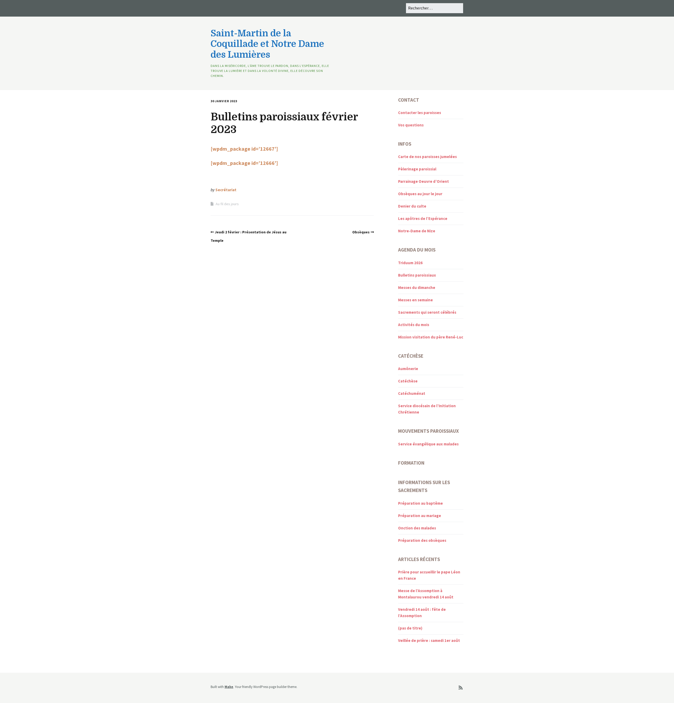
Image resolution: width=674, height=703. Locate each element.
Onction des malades (417, 527)
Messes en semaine (415, 299)
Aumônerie (408, 368)
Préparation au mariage (419, 515)
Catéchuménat (411, 393)
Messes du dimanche (416, 287)
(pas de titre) (410, 628)
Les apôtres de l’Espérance (422, 218)
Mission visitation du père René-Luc (430, 337)
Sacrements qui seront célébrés (427, 312)
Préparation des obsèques (422, 540)
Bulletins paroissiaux (417, 275)
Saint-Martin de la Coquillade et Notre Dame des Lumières (267, 44)
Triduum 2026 (410, 262)
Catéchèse (408, 381)
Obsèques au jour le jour (420, 193)
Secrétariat (225, 189)
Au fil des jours (227, 203)
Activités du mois (413, 324)
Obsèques (361, 232)
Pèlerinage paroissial (417, 168)
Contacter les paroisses (419, 112)
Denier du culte (412, 206)
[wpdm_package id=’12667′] (244, 148)
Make (229, 687)
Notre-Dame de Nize (416, 230)
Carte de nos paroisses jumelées (427, 156)
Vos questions (411, 124)
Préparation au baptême (420, 503)
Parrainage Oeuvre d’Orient (423, 181)
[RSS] (460, 687)
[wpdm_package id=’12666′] (244, 163)
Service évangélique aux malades (428, 443)
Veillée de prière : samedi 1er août (429, 640)
